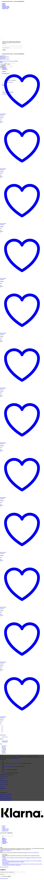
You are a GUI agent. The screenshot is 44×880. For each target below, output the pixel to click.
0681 (1, 392)
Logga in (9, 876)
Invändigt (4, 68)
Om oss (4, 3)
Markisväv (4, 839)
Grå (3, 749)
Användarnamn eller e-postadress (7, 872)
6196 (1, 721)
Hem (1, 61)
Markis (3, 65)
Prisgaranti (2, 786)
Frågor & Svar (5, 8)
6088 (1, 667)
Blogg (3, 4)
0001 (1, 118)
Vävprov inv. (5, 842)
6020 (1, 502)
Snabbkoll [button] (2, 115)
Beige (3, 745)
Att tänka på (4, 772)
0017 (1, 228)
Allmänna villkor (5, 6)
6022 (1, 557)
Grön (3, 750)
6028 (1, 612)
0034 (1, 338)
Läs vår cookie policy (26, 849)
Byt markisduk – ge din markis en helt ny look (11, 763)
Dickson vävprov (10, 61)
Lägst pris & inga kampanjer (8, 766)
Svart (3, 753)
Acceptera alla (8, 850)
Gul (3, 751)
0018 (1, 283)
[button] (1, 62)
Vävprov (4, 67)
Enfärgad (4, 740)
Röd (3, 752)
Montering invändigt (4, 780)
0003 (1, 173)
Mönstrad (4, 741)
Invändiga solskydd (4, 776)
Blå (3, 746)
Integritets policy (6, 7)
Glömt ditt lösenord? (4, 878)
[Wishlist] (0, 68)
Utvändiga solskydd (4, 782)
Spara (1, 867)
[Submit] (2, 837)
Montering (4, 769)
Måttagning (2, 778)
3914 (1, 447)
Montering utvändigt (4, 784)
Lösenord (2, 874)
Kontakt (4, 5)
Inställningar (2, 850)
